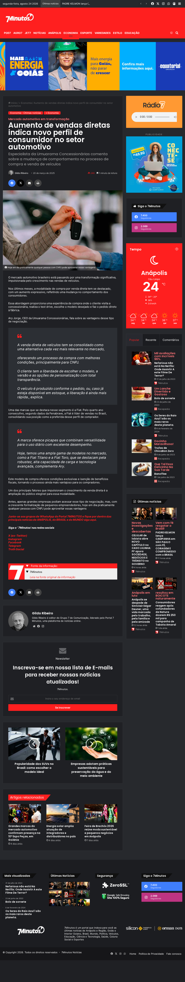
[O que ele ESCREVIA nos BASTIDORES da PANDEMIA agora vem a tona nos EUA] (55, 902)
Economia (71, 32)
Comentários (171, 340)
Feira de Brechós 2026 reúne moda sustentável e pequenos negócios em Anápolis (101, 831)
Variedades (103, 32)
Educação (132, 32)
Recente (151, 340)
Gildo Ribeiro (21, 173)
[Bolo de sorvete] (142, 393)
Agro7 (17, 32)
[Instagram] (43, 626)
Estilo (117, 32)
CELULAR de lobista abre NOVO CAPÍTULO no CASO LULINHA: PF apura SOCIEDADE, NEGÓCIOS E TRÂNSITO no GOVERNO (141, 550)
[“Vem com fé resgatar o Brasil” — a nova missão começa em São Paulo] (83, 893)
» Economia (25, 102)
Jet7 (28, 32)
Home (133, 953)
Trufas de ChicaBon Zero (164, 449)
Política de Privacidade (151, 953)
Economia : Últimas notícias (25, 112)
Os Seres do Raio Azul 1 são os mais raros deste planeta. (165, 420)
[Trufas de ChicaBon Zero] (142, 446)
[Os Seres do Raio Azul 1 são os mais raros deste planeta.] (142, 419)
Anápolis (54, 32)
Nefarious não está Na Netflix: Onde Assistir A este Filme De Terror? (164, 369)
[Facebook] (12, 183)
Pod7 (7, 32)
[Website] (34, 626)
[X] (20, 183)
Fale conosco (173, 953)
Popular (134, 340)
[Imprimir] (38, 183)
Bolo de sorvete (164, 398)
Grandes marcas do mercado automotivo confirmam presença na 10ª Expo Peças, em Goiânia (24, 833)
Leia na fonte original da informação (52, 577)
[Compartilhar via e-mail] (29, 183)
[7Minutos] (19, 17)
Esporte (86, 32)
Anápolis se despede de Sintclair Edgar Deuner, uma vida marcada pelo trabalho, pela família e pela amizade (141, 611)
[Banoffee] (142, 469)
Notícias (39, 32)
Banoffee (160, 474)
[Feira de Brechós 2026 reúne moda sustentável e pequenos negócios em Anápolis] (101, 813)
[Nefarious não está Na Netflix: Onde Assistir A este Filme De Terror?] (142, 358)
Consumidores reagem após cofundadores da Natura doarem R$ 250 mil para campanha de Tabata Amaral (166, 613)
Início (13, 102)
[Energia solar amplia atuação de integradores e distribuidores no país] (62, 813)
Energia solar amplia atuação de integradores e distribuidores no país (61, 831)
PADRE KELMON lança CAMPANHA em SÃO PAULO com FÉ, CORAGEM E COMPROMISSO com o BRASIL (120, 3)
